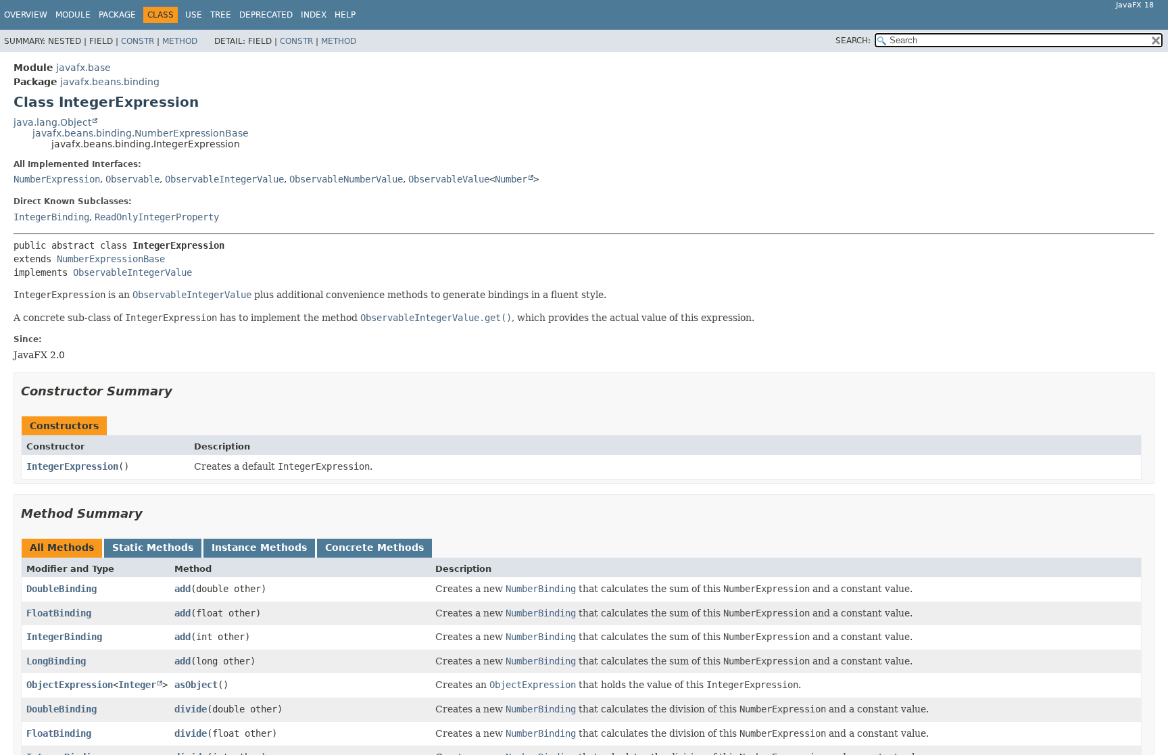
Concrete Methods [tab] (374, 547)
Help (345, 15)
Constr (137, 41)
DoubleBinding (61, 588)
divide (190, 709)
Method (179, 41)
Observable (132, 179)
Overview (25, 15)
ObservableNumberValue (346, 179)
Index (313, 15)
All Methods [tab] (62, 547)
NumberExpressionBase (111, 258)
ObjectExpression (69, 684)
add (182, 588)
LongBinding (56, 661)
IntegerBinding (51, 217)
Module (73, 15)
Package (117, 15)
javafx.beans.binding (110, 81)
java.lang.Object (52, 122)
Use (193, 15)
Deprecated (266, 15)
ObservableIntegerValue (224, 179)
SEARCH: (853, 40)
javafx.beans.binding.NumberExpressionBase (140, 133)
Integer (137, 684)
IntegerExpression (72, 466)
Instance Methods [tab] (259, 547)
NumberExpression (57, 179)
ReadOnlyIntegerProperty (157, 217)
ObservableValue (448, 179)
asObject (196, 684)
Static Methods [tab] (152, 547)
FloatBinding (58, 613)
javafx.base (83, 67)
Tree (220, 15)
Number (511, 179)
